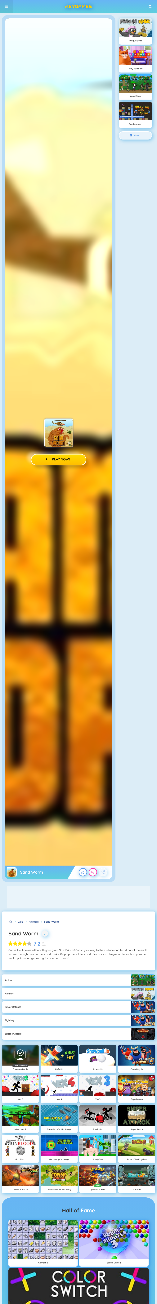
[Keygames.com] (10, 922)
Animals (34, 921)
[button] (150, 6)
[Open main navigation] (6, 6)
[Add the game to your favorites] (45, 933)
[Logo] (78, 6)
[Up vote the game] (83, 872)
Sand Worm (51, 921)
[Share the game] (103, 872)
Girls (20, 921)
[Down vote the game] (93, 872)
